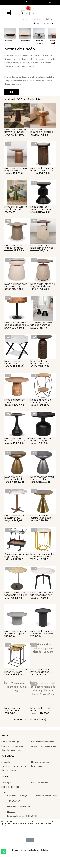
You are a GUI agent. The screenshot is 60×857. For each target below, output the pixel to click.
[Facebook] (20, 832)
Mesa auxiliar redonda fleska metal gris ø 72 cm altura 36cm (16, 634)
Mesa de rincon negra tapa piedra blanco (42, 594)
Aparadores (25, 40)
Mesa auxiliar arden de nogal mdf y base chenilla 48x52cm (42, 286)
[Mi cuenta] (48, 12)
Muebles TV (10, 40)
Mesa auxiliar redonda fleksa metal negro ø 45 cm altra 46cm (42, 634)
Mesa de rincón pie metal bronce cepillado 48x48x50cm (16, 518)
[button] (8, 12)
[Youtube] (25, 832)
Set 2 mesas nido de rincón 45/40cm (15, 671)
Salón (49, 19)
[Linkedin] (30, 832)
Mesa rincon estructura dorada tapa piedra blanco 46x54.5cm (43, 556)
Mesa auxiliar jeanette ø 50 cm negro (16, 709)
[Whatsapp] (40, 832)
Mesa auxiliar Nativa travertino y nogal (15, 131)
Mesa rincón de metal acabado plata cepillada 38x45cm (42, 479)
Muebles (37, 19)
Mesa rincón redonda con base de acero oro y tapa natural (42, 518)
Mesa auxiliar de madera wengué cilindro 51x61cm (39, 363)
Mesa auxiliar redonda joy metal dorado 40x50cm (42, 672)
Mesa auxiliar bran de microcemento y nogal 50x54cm (43, 248)
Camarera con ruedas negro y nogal (16, 555)
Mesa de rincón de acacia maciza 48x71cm (14, 402)
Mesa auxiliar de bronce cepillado (13, 478)
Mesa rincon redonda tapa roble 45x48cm (16, 594)
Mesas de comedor (39, 41)
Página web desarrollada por (26, 850)
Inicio (25, 19)
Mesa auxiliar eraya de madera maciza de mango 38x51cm (16, 441)
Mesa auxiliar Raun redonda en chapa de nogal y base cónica (42, 132)
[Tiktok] (35, 832)
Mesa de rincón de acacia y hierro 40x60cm (40, 402)
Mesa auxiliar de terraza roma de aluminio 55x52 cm (14, 248)
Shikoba (44, 850)
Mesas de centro (54, 41)
